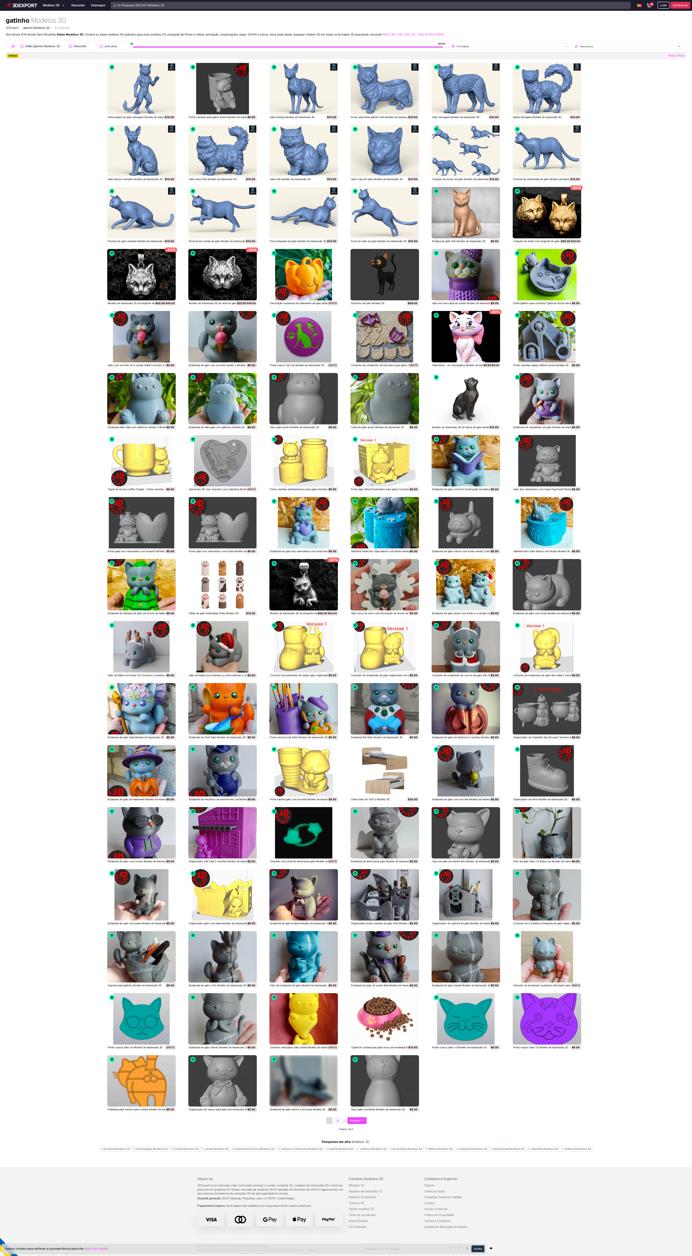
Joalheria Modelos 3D (373, 1149)
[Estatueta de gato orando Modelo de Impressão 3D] (222, 1019)
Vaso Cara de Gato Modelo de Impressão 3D (377, 179)
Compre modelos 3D (366, 1178)
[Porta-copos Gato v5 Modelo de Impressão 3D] (141, 1019)
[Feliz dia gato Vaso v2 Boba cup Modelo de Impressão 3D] (547, 832)
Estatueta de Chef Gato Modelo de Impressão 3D (217, 737)
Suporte (429, 1185)
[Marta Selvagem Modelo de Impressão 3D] (547, 88)
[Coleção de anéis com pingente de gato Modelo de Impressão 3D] (547, 212)
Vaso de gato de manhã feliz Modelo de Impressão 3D (463, 861)
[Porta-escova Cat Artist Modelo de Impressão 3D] (303, 708)
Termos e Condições (437, 1221)
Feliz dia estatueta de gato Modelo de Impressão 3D (300, 985)
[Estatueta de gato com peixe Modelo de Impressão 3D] (141, 895)
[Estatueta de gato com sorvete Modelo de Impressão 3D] (466, 770)
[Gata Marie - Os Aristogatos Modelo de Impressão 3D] (466, 336)
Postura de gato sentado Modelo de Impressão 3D (137, 241)
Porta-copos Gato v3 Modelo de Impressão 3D (459, 1047)
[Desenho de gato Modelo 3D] (385, 274)
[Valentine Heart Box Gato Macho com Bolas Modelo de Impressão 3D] (385, 522)
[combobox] (512, 46)
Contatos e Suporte (440, 1178)
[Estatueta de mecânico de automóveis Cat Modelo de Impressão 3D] (222, 770)
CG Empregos (357, 1227)
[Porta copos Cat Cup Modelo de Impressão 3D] (303, 336)
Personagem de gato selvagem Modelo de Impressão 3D (141, 117)
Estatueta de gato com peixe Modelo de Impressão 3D (139, 923)
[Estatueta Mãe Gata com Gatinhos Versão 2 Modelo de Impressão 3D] (141, 398)
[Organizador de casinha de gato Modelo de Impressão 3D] (466, 895)
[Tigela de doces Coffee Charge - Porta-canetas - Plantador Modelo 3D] (141, 460)
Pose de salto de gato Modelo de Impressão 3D (379, 241)
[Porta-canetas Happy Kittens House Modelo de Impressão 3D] (547, 336)
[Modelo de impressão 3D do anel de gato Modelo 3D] (222, 274)
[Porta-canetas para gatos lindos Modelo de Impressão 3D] (222, 88)
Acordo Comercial (435, 1209)
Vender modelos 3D (361, 1209)
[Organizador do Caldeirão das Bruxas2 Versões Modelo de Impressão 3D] (547, 708)
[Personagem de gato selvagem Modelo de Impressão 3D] (141, 88)
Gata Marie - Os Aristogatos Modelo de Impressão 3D (463, 365)
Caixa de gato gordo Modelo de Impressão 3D (377, 427)
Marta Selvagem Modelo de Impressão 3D (537, 117)
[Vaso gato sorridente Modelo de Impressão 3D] (385, 1081)
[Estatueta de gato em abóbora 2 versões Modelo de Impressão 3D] (466, 708)
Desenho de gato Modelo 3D (368, 303)
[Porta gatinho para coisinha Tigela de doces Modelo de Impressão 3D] (547, 274)
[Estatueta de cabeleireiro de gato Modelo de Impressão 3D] (547, 398)
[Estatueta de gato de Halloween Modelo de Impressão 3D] (141, 770)
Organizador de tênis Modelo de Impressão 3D (540, 799)
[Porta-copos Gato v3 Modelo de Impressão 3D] (466, 1019)
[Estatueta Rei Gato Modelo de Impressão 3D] (385, 708)
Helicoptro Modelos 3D (472, 1149)
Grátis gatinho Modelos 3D (42, 46)
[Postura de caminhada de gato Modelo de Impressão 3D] (547, 150)
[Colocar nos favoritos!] (170, 109)
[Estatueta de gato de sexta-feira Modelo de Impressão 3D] (385, 957)
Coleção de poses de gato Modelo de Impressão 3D (462, 179)
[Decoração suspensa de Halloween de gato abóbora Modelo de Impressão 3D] (303, 274)
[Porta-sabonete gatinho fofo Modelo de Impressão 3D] (385, 88)
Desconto (80, 46)
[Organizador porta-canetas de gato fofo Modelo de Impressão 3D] (385, 895)
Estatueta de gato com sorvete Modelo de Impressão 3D (465, 799)
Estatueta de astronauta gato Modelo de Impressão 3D (383, 861)
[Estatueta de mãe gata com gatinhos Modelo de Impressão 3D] (222, 398)
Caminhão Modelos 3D (544, 1149)
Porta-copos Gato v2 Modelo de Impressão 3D (540, 1047)
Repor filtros (676, 56)
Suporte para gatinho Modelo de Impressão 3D (135, 985)
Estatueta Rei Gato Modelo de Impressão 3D (377, 737)
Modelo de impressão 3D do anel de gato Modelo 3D (219, 303)
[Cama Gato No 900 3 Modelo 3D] (385, 770)
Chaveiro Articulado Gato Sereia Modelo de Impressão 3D (303, 1047)
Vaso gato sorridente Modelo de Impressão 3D (378, 1109)
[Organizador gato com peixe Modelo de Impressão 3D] (222, 895)
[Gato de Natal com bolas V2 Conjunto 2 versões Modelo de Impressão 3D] (141, 646)
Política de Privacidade (439, 1215)
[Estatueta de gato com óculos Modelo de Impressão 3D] (141, 832)
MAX (386, 34)
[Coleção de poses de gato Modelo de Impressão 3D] (466, 150)
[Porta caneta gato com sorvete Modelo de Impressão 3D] (303, 770)
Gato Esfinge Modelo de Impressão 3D (292, 117)
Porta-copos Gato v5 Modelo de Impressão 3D (135, 1047)
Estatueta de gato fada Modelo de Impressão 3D (136, 737)
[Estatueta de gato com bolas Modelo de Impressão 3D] (547, 584)
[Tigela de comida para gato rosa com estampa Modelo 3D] (385, 1019)
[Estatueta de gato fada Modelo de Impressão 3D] (141, 708)
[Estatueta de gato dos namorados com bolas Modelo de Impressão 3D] (303, 522)
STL (413, 34)
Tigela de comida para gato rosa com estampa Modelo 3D (384, 1047)
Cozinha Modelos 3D (186, 1149)
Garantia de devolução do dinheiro (445, 1227)
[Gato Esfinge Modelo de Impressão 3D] (303, 88)
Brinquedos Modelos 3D (407, 1149)
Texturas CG (356, 1203)
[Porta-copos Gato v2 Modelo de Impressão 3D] (547, 1019)
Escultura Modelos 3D (116, 1149)
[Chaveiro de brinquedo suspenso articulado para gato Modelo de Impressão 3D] (547, 957)
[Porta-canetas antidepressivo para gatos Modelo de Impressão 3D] (303, 460)
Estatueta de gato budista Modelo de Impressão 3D (300, 923)
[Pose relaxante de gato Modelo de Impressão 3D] (303, 212)
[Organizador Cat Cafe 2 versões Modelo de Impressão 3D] (222, 832)
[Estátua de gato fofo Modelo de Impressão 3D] (466, 212)
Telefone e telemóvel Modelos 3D (301, 1149)
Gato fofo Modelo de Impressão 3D (290, 179)
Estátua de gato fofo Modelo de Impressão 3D (459, 241)
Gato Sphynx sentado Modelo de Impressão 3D (135, 179)
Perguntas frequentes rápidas (443, 1197)
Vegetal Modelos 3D (341, 1149)
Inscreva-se (680, 5)
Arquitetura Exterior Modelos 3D (254, 1149)
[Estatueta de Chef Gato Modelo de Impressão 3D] (222, 708)
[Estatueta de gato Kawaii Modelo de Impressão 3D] (466, 957)
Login (663, 5)
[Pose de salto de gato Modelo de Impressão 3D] (385, 212)
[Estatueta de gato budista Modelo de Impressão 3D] (303, 895)
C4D (421, 34)
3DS (407, 34)
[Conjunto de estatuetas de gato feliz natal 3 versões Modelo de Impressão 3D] (547, 646)
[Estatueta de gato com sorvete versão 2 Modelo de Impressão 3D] (222, 336)
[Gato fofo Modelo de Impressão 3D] (303, 150)
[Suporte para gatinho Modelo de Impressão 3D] (141, 957)
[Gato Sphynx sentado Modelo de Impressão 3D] (141, 150)
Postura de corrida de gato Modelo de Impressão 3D (219, 241)
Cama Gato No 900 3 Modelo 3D (370, 799)
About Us (205, 1178)
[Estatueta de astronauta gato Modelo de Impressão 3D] (385, 832)
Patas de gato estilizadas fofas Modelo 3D (214, 613)
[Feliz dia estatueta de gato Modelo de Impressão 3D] (303, 957)
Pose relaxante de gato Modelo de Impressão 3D (298, 241)
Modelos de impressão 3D (365, 1191)
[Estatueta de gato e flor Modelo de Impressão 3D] (222, 957)
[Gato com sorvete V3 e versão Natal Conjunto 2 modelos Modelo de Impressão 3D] (141, 336)
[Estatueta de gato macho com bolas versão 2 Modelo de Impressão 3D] (466, 522)
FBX (400, 34)
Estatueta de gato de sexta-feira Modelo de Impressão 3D (384, 985)
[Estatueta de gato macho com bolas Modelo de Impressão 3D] (303, 1081)
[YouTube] (491, 1248)
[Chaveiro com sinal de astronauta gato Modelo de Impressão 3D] (303, 832)
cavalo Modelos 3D (217, 1149)
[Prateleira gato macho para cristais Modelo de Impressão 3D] (141, 1081)
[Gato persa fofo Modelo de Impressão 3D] (222, 150)
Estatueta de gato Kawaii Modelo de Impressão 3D (461, 985)
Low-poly (110, 46)
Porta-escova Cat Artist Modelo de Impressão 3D (299, 737)
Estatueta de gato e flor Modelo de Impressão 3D (217, 985)
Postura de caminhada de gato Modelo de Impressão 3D (546, 179)
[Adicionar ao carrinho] (163, 109)
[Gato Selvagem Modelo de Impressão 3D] (466, 88)
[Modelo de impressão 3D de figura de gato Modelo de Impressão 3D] (466, 398)
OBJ (393, 34)
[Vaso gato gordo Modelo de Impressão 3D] (303, 398)
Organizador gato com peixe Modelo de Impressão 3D (220, 923)
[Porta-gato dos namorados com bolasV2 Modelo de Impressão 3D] (141, 522)
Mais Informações (96, 1249)
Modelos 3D (357, 1185)
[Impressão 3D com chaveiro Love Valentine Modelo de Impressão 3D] (222, 460)
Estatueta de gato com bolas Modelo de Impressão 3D (545, 613)
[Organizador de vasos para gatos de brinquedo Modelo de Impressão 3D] (222, 1081)
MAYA (440, 34)
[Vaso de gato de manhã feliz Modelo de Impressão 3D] (466, 832)
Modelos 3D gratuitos (362, 1197)
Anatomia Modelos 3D (577, 1149)
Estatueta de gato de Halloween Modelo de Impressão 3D (141, 799)
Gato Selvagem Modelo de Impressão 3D (456, 117)
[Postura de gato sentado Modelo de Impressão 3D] (141, 212)
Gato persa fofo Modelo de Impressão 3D (213, 179)
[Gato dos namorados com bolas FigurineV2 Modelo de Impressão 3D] (547, 460)
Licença (429, 1203)
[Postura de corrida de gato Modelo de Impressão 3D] (222, 212)
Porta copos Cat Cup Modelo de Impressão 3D (297, 365)
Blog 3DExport (358, 1221)
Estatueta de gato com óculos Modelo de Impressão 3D (140, 861)
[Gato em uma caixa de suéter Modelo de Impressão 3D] (466, 274)
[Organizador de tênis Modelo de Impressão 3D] (547, 770)
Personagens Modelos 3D (152, 1149)
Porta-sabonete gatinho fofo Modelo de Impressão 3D (382, 117)
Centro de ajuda (434, 1191)
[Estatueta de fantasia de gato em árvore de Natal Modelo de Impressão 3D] (141, 584)
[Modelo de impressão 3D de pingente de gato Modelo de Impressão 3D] (141, 274)
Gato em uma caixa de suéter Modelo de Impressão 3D (464, 303)
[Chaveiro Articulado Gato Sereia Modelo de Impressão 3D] (303, 1019)
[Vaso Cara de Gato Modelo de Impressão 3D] (385, 150)
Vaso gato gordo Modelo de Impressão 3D (294, 427)
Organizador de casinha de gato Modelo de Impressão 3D (465, 923)
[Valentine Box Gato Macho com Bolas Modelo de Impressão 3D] (547, 522)
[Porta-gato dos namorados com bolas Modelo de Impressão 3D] (222, 522)
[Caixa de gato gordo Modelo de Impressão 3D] (385, 398)
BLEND (430, 34)
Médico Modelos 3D (440, 1149)
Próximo (355, 1120)
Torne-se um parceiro (362, 1215)
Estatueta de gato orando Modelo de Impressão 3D (218, 1047)
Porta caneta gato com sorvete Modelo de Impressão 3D (303, 799)
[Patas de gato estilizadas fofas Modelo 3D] (222, 584)
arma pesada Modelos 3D (508, 1149)
